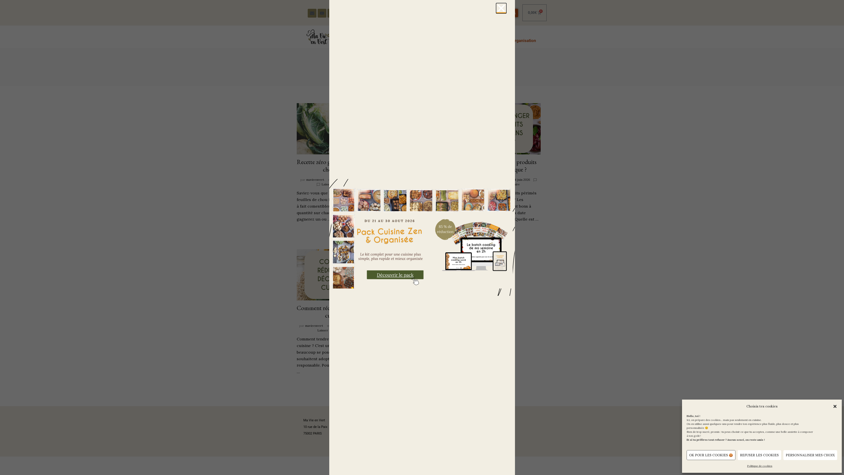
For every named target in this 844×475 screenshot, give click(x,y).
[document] (422, 237)
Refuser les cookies (759, 455)
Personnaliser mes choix (810, 455)
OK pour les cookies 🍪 (711, 455)
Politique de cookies (759, 466)
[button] (835, 406)
